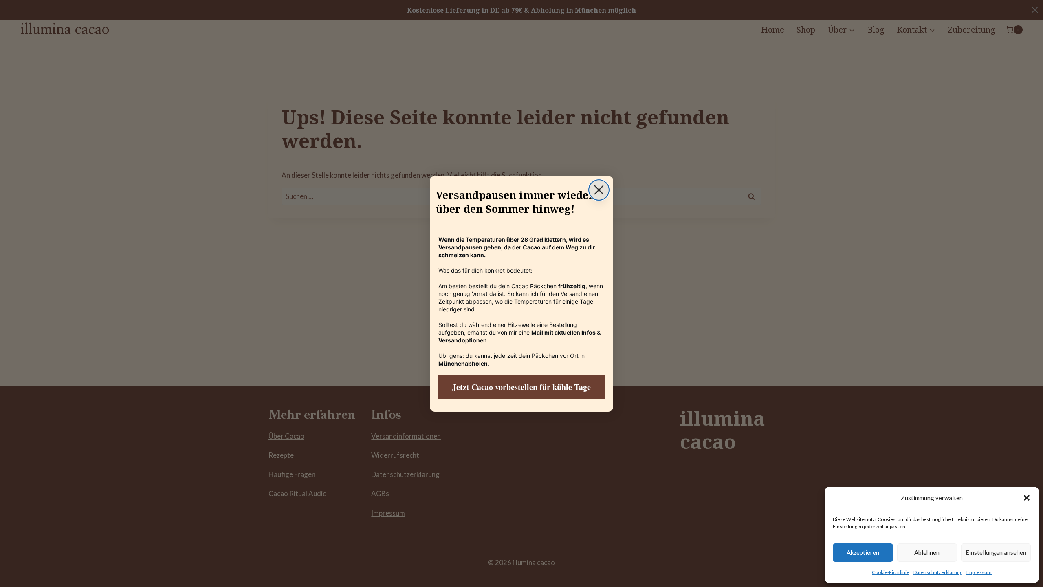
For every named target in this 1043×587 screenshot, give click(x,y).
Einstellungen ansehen (996, 552)
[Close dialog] (599, 190)
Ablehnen (927, 552)
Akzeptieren (863, 552)
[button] (1027, 498)
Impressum (979, 572)
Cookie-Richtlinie (890, 572)
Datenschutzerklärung (937, 572)
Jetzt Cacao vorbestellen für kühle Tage (521, 387)
